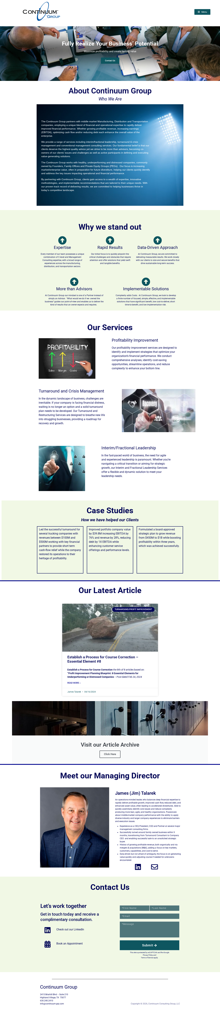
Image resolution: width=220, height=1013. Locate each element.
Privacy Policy (148, 955)
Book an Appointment (69, 943)
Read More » (74, 683)
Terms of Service (147, 958)
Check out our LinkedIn (70, 929)
